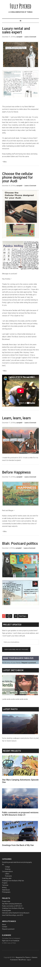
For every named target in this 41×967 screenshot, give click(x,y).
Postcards (8, 876)
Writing (4, 887)
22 (16, 616)
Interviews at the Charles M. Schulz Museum (15, 913)
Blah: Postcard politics (20, 543)
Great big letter (6, 910)
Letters (7, 873)
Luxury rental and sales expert (16, 30)
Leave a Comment (30, 37)
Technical (5, 885)
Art (3, 864)
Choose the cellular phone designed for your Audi (17, 177)
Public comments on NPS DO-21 (12, 906)
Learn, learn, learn (16, 418)
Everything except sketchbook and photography (17, 862)
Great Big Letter (6, 878)
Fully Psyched (20, 6)
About (4, 924)
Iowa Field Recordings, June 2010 (12, 915)
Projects (4, 883)
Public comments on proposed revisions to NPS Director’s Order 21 (20, 813)
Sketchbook (6, 890)
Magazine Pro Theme (23, 957)
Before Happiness (16, 472)
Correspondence (7, 871)
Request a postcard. (28, 663)
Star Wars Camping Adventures (12, 903)
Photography (6, 892)
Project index (6, 901)
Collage (7, 867)
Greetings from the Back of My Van (18, 845)
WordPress (22, 960)
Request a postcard (8, 929)
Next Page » (23, 616)
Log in (29, 960)
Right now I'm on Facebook (10, 940)
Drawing (7, 869)
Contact (4, 927)
